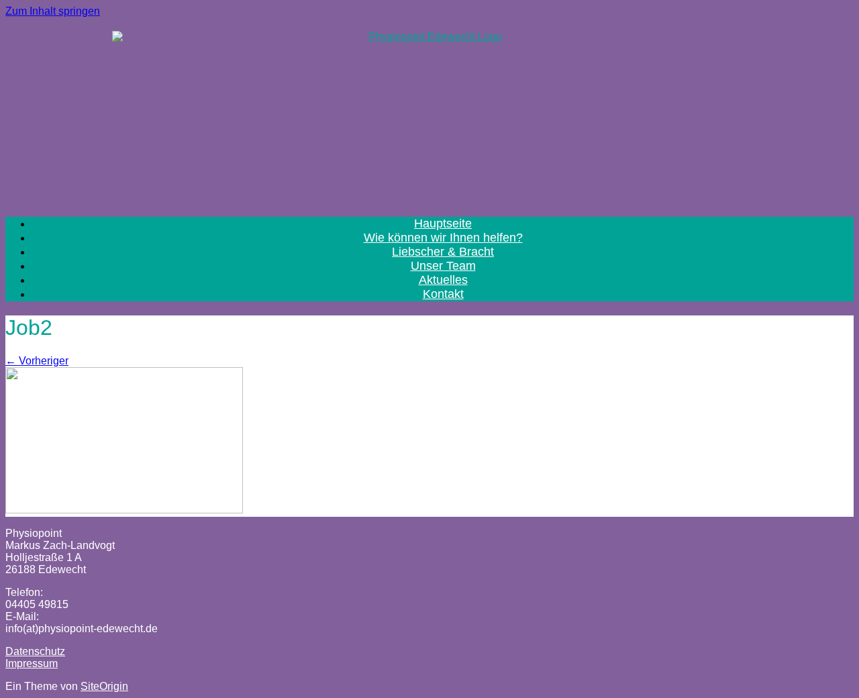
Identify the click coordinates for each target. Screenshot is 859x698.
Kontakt (443, 294)
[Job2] (124, 508)
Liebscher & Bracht (443, 251)
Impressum (31, 663)
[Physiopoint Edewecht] (429, 112)
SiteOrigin (104, 686)
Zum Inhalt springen (52, 11)
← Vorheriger (36, 360)
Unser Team (443, 265)
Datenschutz (35, 651)
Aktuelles (443, 280)
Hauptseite (443, 223)
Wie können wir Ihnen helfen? (443, 237)
